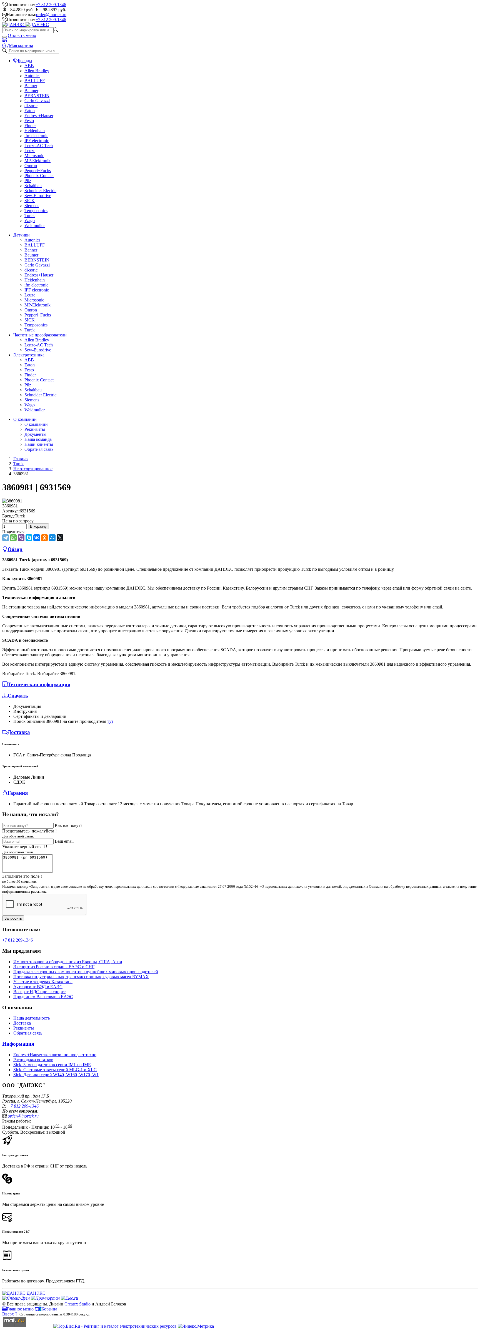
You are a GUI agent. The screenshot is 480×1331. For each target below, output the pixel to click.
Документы (35, 434)
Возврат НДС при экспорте (39, 991)
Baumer (31, 90)
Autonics (32, 75)
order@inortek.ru (51, 14)
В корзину (38, 526)
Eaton (29, 110)
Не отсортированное (32, 468)
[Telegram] (5, 537)
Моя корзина (21, 45)
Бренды (25, 60)
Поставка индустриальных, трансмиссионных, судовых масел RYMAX (81, 976)
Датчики (21, 235)
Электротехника (28, 355)
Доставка (22, 1023)
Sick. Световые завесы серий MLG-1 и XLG (55, 1069)
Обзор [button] (15, 549)
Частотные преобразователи (40, 335)
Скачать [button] (18, 696)
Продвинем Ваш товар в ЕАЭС (43, 996)
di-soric (31, 105)
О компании (25, 419)
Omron (30, 165)
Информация (18, 1044)
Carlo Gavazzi (37, 100)
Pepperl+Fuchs (37, 170)
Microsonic (34, 155)
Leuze (29, 150)
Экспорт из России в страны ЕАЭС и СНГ (53, 966)
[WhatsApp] (13, 537)
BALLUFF (34, 80)
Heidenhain (34, 130)
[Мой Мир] (52, 537)
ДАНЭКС (36, 1293)
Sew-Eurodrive (37, 195)
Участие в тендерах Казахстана (42, 981)
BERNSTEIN (36, 95)
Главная (20, 458)
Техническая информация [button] (39, 684)
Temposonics (36, 210)
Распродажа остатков (33, 1059)
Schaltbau (33, 185)
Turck (29, 215)
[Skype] (29, 537)
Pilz (27, 180)
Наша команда (38, 439)
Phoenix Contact (39, 175)
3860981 (10, 506)
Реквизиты (34, 429)
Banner (30, 85)
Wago (29, 220)
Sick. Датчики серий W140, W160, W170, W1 (56, 1074)
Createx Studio (77, 1304)
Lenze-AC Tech (38, 145)
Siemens (31, 205)
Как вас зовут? (68, 825)
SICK (29, 200)
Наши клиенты (38, 444)
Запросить (13, 918)
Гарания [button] (18, 793)
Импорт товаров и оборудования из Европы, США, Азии (67, 961)
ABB (29, 65)
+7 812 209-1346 (51, 4)
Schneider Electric (40, 190)
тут (110, 721)
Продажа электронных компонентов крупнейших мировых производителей (85, 971)
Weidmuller (34, 225)
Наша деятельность (31, 1018)
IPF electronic (36, 140)
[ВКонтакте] (36, 537)
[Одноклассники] (44, 537)
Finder (30, 125)
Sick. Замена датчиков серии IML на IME (52, 1064)
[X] (60, 537)
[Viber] (21, 537)
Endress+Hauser (38, 115)
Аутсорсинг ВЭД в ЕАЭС (37, 986)
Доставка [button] (19, 732)
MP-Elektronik (37, 160)
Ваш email (64, 841)
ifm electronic (36, 135)
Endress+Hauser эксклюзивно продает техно (54, 1054)
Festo (29, 120)
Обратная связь (38, 449)
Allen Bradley (36, 70)
